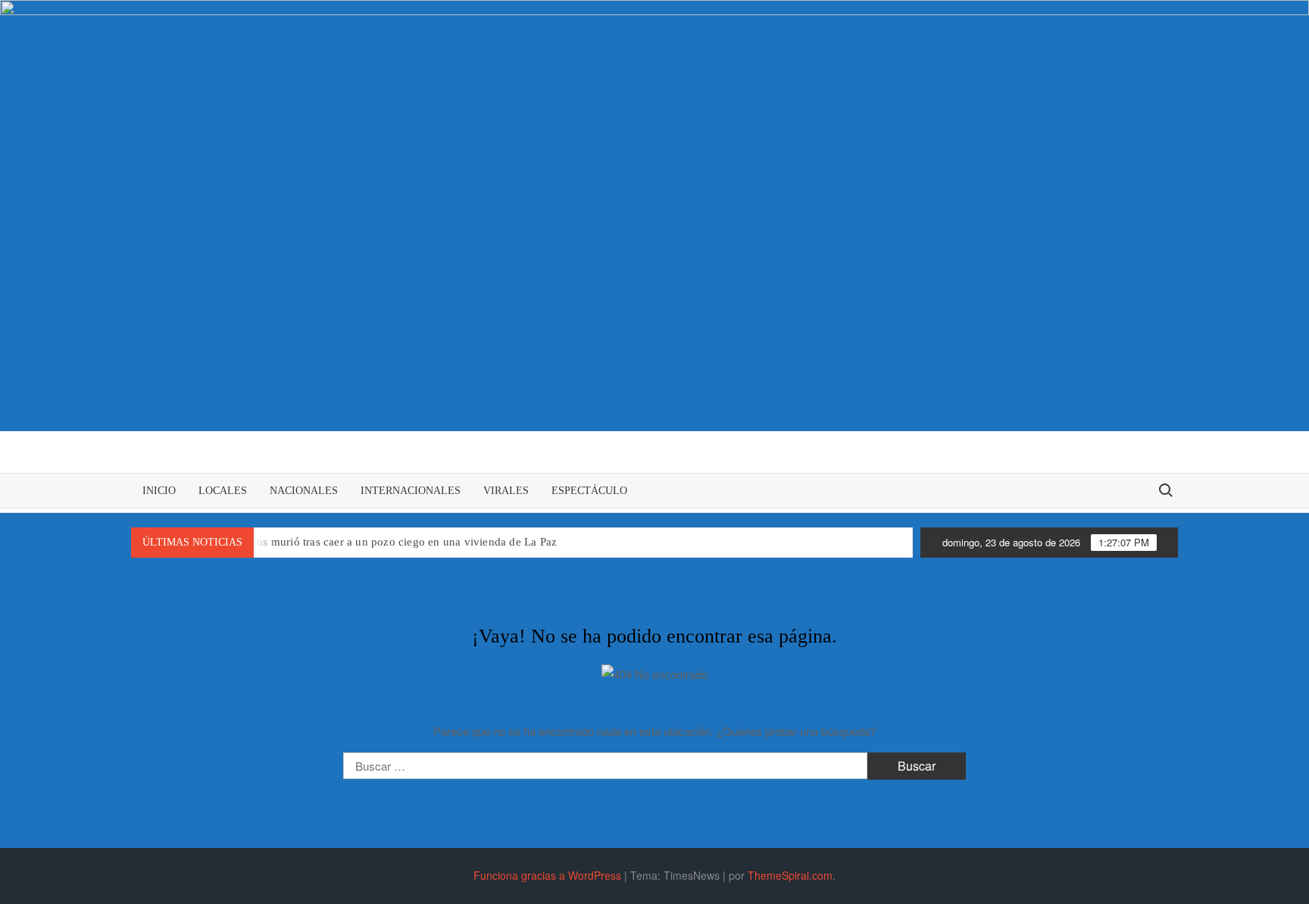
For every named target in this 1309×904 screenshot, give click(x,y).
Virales (506, 490)
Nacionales (304, 490)
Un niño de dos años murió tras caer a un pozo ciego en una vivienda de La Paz (362, 542)
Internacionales (411, 490)
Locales (222, 490)
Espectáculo (589, 490)
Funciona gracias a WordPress (547, 875)
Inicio (159, 490)
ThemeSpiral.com (790, 875)
